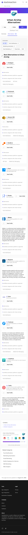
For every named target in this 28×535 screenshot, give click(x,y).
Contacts (4, 506)
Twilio (10, 385)
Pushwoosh (11, 91)
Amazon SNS (11, 117)
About (3, 503)
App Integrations (5, 492)
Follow (14, 27)
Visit (23, 27)
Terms (16, 492)
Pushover (10, 322)
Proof (9, 168)
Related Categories (8, 426)
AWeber (10, 217)
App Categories (5, 489)
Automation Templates (7, 495)
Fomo (9, 296)
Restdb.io (10, 143)
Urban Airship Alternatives (10, 425)
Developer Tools (14, 30)
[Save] (3, 67)
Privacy (16, 489)
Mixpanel (10, 259)
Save (5, 27)
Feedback (4, 508)
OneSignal (10, 63)
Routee (10, 195)
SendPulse (11, 358)
